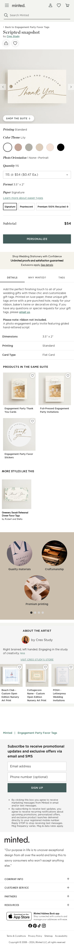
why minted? (37, 277)
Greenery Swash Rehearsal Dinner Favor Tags (15, 514)
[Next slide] (71, 87)
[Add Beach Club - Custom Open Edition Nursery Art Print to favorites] (19, 667)
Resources (12, 904)
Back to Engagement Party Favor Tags (27, 27)
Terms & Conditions (16, 935)
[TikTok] (39, 925)
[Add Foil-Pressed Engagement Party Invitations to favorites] (68, 375)
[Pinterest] (34, 925)
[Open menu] (7, 5)
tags (61, 277)
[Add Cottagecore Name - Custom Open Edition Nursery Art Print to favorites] (45, 667)
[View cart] (67, 5)
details (12, 277)
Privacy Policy (35, 935)
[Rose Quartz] (18, 147)
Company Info (14, 879)
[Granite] (28, 147)
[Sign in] (50, 5)
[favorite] (15, 43)
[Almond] (39, 147)
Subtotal (9, 223)
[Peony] (50, 147)
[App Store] (19, 916)
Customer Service (17, 887)
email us (24, 312)
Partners (11, 896)
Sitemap (48, 935)
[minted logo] (18, 5)
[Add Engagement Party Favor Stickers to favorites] (32, 421)
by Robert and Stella (12, 518)
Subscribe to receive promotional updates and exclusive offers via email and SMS (36, 751)
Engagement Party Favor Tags (37, 732)
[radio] (10, 206)
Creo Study (13, 36)
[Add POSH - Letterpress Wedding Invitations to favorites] (71, 667)
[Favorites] (59, 5)
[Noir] (60, 147)
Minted (7, 732)
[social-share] (6, 43)
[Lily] (7, 147)
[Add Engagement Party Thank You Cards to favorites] (32, 375)
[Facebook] (30, 925)
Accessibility (61, 935)
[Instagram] (44, 925)
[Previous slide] (3, 87)
